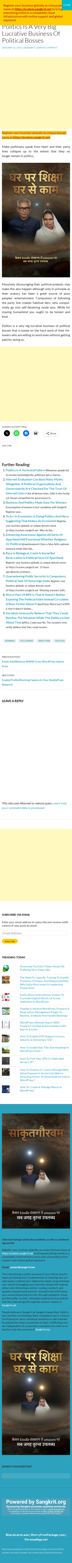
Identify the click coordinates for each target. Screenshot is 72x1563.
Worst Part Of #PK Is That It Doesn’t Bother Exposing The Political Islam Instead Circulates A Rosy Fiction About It (37, 599)
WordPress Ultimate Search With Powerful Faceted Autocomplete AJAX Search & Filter (43, 1026)
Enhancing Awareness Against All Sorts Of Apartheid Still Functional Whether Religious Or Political (36, 539)
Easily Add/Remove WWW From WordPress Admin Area (33, 661)
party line (44, 640)
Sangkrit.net (9, 1305)
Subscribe (10, 941)
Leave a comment (46, 47)
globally (39, 5)
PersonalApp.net (36, 1539)
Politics (60, 640)
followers (26, 640)
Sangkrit (29, 47)
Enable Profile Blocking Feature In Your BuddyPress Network (33, 680)
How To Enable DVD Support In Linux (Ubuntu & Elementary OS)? (42, 1038)
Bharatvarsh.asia (17, 1534)
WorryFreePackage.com (48, 1534)
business (10, 640)
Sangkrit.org (42, 1329)
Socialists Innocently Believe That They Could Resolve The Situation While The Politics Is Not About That (38, 617)
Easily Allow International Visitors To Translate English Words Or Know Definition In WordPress (42, 998)
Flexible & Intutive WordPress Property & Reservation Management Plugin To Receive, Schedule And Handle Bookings (45, 1012)
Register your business (18, 5)
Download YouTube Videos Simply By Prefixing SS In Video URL (42, 968)
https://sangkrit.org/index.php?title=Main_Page (24, 1518)
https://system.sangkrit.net (17, 1253)
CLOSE (66, 4)
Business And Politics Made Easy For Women (36, 502)
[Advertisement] (36, 93)
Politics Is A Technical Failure (25, 470)
